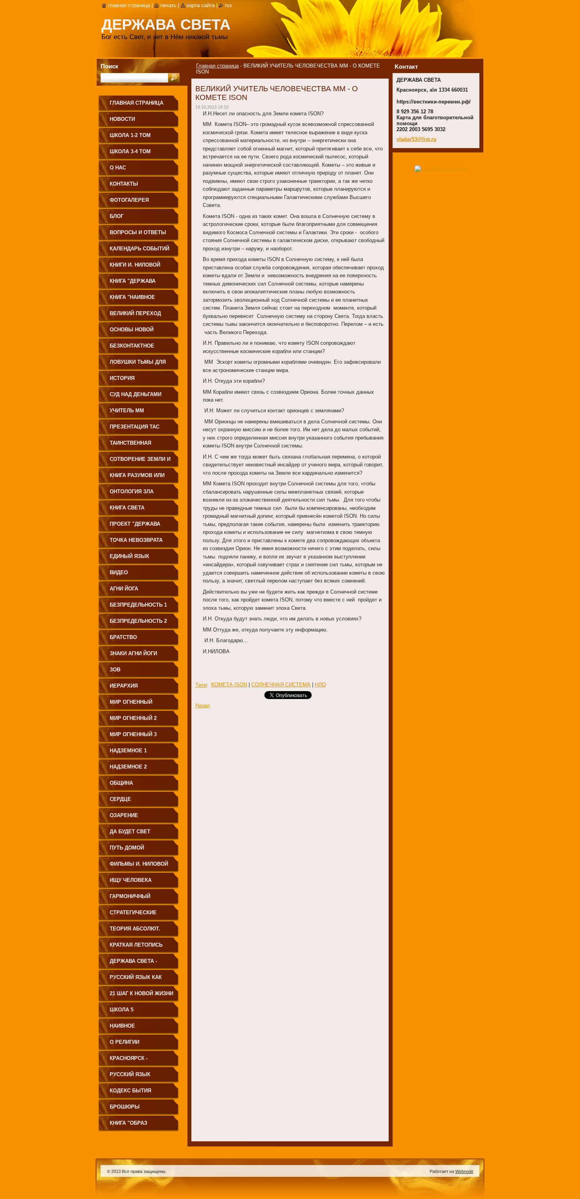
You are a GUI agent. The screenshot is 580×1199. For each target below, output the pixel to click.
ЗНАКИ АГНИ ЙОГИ (133, 653)
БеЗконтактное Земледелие (132, 348)
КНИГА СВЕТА (127, 508)
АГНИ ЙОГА (124, 589)
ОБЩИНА (121, 783)
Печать (168, 5)
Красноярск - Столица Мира (130, 1061)
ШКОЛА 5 (121, 1010)
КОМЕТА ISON (229, 685)
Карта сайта (201, 5)
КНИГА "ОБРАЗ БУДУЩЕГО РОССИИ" (137, 1125)
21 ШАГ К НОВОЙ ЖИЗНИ (141, 993)
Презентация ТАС (134, 427)
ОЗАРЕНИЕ (124, 815)
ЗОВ (115, 670)
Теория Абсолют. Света (135, 931)
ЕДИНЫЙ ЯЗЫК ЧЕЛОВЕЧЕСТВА (131, 559)
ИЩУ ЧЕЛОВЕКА (131, 880)
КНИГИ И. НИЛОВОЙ (135, 265)
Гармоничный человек (130, 899)
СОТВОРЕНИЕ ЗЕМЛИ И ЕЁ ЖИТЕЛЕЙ (140, 462)
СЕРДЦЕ (120, 799)
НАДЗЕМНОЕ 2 (128, 767)
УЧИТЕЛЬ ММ (127, 410)
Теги (201, 685)
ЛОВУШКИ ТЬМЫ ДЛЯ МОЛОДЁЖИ (138, 364)
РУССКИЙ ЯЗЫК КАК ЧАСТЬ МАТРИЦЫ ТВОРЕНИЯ (136, 980)
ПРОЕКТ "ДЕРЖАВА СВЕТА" (135, 526)
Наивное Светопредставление (141, 1028)
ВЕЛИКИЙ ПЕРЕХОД (135, 313)
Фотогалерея (129, 200)
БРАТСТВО (123, 637)
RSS (228, 5)
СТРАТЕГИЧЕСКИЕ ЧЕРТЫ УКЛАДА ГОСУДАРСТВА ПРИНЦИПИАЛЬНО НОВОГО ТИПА (133, 915)
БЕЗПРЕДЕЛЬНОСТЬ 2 (138, 621)
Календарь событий (139, 249)
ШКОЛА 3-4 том (130, 151)
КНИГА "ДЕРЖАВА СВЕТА (132, 283)
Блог (116, 216)
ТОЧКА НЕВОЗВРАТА (136, 540)
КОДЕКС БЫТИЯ (130, 1091)
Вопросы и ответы (138, 232)
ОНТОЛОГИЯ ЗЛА (131, 491)
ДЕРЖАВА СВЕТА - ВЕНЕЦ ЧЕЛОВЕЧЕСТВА (141, 964)
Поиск (109, 66)
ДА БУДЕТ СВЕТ (130, 831)
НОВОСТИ (122, 119)
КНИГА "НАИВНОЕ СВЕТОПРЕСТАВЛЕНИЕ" (141, 300)
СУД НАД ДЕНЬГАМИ (135, 394)
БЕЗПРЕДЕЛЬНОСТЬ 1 (138, 605)
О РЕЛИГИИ (124, 1042)
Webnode (464, 1171)
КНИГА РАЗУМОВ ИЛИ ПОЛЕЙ (137, 478)
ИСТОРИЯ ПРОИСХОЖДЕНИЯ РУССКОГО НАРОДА (135, 381)
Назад (202, 705)
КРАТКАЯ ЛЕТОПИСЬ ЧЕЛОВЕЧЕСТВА (136, 947)
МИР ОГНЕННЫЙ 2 (133, 718)
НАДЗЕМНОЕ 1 (128, 751)
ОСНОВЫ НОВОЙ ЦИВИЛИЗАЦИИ (131, 332)
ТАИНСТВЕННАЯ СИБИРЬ (130, 445)
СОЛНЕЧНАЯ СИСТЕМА (281, 685)
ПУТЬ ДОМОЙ (127, 848)
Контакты (124, 184)
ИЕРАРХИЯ (124, 686)
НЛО (320, 685)
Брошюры (125, 1107)
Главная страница (217, 66)
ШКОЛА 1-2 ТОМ (130, 135)
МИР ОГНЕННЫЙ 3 (133, 734)
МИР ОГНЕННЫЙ (131, 702)
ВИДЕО (119, 572)
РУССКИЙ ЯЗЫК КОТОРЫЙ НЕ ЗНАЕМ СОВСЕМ (137, 1077)
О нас (118, 168)
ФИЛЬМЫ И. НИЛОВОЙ (139, 864)
